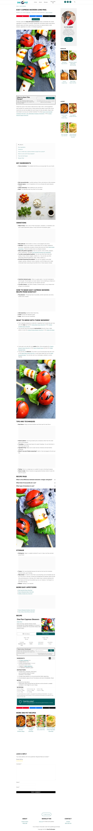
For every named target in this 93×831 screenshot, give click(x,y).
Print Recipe (27, 633)
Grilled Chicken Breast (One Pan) (35, 330)
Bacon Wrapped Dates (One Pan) (26, 591)
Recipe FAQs (21, 158)
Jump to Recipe (36, 19)
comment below (30, 702)
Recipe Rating (19, 759)
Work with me (68, 823)
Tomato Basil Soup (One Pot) (38, 324)
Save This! (50, 98)
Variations (20, 149)
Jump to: (21, 144)
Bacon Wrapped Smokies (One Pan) (26, 610)
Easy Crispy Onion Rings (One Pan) (26, 611)
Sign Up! (41, 821)
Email (18, 787)
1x (49, 658)
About (40, 2)
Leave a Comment (48, 12)
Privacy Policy (25, 821)
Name (18, 782)
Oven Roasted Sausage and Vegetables (41, 252)
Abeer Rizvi (19, 621)
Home (35, 2)
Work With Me (53, 2)
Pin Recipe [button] (46, 633)
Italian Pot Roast (50, 330)
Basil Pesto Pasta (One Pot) (28, 353)
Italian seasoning (28, 666)
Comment (19, 764)
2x (51, 658)
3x (53, 658)
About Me (25, 823)
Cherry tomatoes (24, 660)
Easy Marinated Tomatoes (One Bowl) (35, 113)
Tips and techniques (23, 156)
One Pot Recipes (23, 6)
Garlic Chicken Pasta (38, 348)
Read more (68, 39)
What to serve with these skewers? (26, 153)
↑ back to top (46, 814)
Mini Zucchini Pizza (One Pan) (25, 590)
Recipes (46, 2)
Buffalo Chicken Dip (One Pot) (25, 593)
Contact (68, 821)
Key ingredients (21, 147)
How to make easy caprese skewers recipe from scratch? (31, 151)
